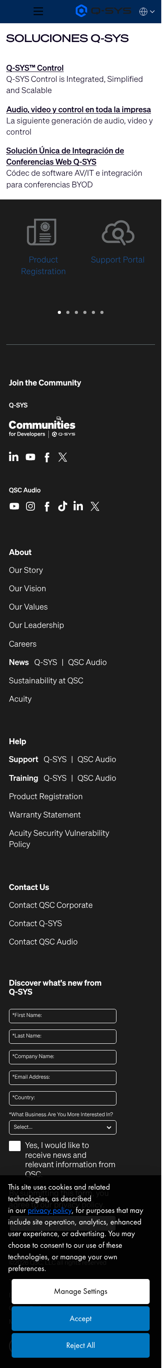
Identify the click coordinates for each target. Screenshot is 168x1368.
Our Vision (27, 588)
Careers (23, 644)
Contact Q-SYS (35, 923)
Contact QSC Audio (43, 942)
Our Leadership (36, 625)
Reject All (80, 1345)
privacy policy (50, 1210)
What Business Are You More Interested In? (61, 1115)
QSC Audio (25, 493)
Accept (81, 1318)
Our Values (28, 607)
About (20, 552)
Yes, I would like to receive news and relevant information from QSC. (70, 1160)
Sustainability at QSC (46, 680)
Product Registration (46, 796)
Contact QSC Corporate (51, 905)
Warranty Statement (45, 815)
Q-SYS (18, 405)
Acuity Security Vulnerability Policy (59, 839)
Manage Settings (80, 1291)
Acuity (20, 699)
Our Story (26, 570)
